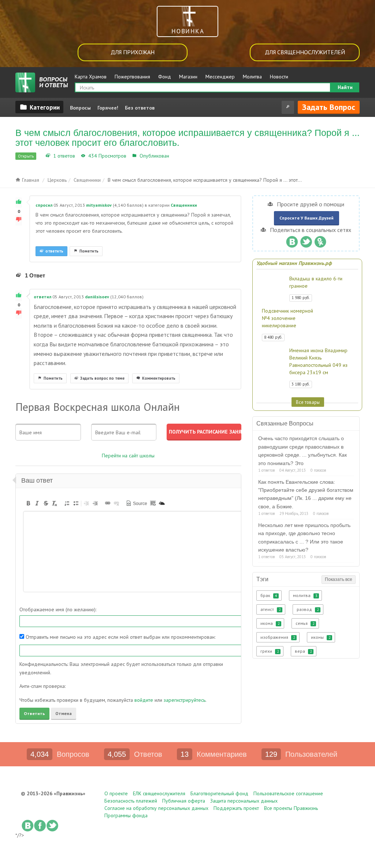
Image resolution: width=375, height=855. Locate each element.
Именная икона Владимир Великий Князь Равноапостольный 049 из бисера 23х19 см (318, 361)
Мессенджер (220, 76)
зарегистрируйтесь (184, 700)
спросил (44, 205)
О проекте (116, 793)
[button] (28, 503)
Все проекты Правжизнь (291, 808)
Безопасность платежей (130, 800)
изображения (277, 637)
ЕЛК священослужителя (159, 793)
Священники (186, 155)
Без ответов (140, 107)
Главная (30, 180)
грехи (269, 651)
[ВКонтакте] (292, 240)
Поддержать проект (236, 808)
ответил (42, 296)
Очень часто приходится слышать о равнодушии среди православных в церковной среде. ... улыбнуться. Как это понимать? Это (302, 450)
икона (269, 623)
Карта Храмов (91, 76)
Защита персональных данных (244, 800)
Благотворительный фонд (219, 793)
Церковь (57, 180)
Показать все (338, 579)
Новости (279, 76)
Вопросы (80, 107)
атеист (270, 609)
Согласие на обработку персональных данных (156, 808)
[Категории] (39, 107)
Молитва (252, 76)
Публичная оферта (183, 800)
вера (303, 651)
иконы (320, 637)
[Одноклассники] (320, 240)
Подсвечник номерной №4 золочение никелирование (287, 318)
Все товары (308, 402)
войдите (143, 700)
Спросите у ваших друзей (306, 218)
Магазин (188, 76)
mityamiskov (99, 205)
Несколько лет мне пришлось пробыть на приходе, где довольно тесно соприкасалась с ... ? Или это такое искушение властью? (304, 537)
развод (308, 609)
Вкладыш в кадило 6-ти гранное (315, 282)
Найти (345, 87)
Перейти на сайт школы (128, 455)
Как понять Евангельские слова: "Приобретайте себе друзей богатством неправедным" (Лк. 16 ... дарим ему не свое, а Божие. (305, 494)
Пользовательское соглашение (288, 793)
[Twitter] (306, 240)
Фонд (164, 76)
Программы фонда (126, 815)
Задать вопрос (328, 107)
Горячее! (107, 107)
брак (268, 595)
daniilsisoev (97, 296)
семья (305, 623)
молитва (305, 595)
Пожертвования (132, 76)
